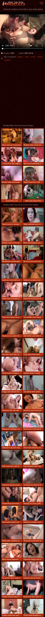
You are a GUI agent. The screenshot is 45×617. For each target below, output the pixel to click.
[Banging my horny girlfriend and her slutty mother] (33, 494)
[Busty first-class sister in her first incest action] (33, 587)
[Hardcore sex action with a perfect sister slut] (12, 327)
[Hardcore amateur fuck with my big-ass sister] (33, 271)
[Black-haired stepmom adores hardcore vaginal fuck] (12, 550)
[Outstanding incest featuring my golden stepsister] (12, 494)
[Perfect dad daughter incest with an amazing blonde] (33, 606)
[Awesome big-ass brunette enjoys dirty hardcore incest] (12, 476)
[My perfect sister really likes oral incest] (12, 569)
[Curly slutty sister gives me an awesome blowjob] (33, 345)
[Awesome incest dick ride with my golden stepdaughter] (33, 531)
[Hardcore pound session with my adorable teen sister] (33, 569)
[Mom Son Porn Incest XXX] (14, 3)
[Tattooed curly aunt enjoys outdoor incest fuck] (12, 438)
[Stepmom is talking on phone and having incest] (12, 420)
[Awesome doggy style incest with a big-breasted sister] (33, 550)
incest (33, 57)
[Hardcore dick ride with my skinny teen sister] (12, 401)
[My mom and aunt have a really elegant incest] (33, 252)
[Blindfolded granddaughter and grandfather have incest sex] (12, 252)
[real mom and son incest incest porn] (41, 3)
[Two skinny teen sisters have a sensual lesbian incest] (33, 382)
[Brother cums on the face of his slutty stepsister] (12, 233)
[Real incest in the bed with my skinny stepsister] (33, 420)
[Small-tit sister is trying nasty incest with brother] (33, 364)
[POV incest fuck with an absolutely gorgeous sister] (12, 457)
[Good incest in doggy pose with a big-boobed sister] (12, 364)
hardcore (7, 60)
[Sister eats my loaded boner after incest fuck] (12, 289)
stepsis (20, 57)
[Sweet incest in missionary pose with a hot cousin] (12, 215)
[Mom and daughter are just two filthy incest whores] (33, 233)
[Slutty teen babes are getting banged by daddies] (12, 308)
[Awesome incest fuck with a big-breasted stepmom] (33, 289)
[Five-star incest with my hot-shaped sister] (12, 345)
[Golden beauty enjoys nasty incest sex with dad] (12, 587)
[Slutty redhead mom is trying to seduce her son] (33, 215)
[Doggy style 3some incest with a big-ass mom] (12, 382)
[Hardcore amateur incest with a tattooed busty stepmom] (33, 513)
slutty (27, 57)
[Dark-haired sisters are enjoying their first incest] (12, 513)
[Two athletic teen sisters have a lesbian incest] (33, 308)
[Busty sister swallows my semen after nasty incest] (12, 531)
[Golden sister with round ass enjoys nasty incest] (12, 606)
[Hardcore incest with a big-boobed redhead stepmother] (12, 271)
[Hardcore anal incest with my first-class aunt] (33, 401)
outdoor (40, 57)
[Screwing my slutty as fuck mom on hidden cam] (33, 476)
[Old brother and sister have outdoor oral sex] (33, 327)
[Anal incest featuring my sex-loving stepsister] (33, 438)
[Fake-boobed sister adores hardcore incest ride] (33, 457)
